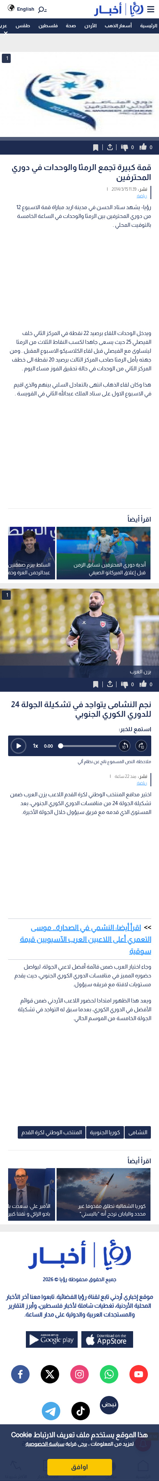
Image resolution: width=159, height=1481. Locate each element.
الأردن (90, 25)
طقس (23, 25)
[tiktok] (80, 1411)
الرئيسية (148, 25)
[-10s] (124, 746)
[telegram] (51, 1411)
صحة (71, 25)
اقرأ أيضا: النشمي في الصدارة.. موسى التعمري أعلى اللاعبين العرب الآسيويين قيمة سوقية (85, 939)
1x (35, 746)
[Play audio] (18, 746)
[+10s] (141, 746)
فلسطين (48, 25)
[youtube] (138, 1374)
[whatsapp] (109, 1374)
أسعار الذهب (118, 25)
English (25, 9)
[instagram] (79, 1374)
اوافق (79, 1467)
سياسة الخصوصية (45, 1444)
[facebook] (20, 1374)
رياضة (142, 195)
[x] (50, 1374)
